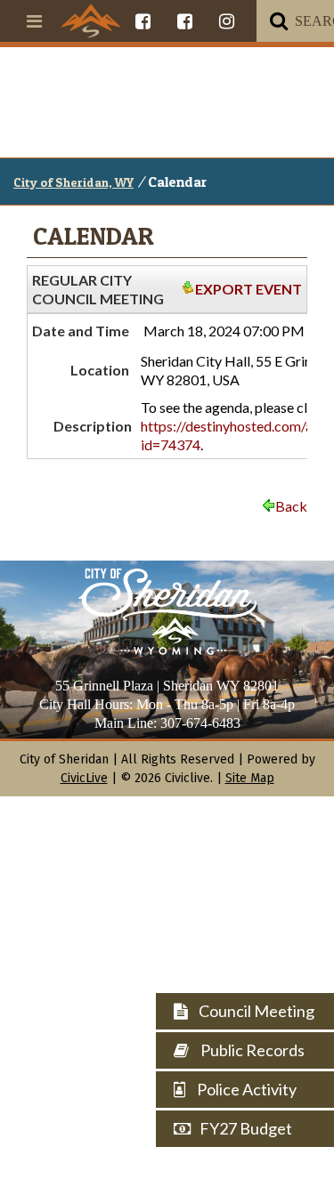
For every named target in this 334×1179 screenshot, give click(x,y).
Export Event (248, 288)
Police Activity (245, 1089)
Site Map (249, 778)
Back (291, 505)
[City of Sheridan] (91, 20)
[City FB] (143, 21)
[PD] (185, 21)
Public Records (251, 1050)
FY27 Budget (246, 1128)
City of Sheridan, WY (73, 182)
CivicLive (84, 778)
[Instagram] (227, 21)
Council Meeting (255, 1011)
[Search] (279, 21)
